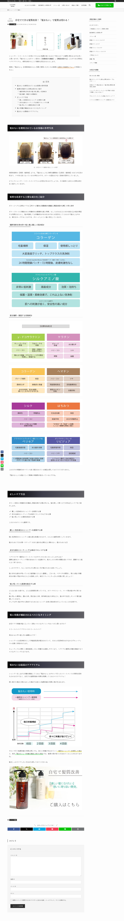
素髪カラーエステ (95, 44)
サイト (12, 893)
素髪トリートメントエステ (97, 40)
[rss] (115, 1)
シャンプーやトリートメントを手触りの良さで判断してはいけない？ (102, 91)
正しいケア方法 (22, 97)
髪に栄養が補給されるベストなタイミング (31, 108)
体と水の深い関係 (95, 76)
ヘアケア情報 (13, 24)
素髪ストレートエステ (96, 48)
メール (13, 886)
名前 (12, 879)
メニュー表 (93, 36)
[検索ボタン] (90, 5)
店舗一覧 (92, 59)
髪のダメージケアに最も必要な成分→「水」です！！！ (102, 80)
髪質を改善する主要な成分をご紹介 (29, 89)
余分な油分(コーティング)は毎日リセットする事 (34, 102)
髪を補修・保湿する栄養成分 (28, 94)
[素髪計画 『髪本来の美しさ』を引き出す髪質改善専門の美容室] (12, 5)
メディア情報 (93, 63)
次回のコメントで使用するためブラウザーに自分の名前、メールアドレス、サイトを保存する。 (39, 900)
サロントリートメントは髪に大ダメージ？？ (102, 96)
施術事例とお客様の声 (96, 33)
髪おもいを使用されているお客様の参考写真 (32, 85)
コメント (13, 855)
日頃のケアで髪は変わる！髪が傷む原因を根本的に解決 (102, 86)
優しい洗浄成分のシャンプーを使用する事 (32, 100)
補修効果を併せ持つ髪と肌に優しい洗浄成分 (33, 91)
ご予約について (94, 55)
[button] (14, 829)
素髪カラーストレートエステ (98, 51)
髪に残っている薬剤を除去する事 (29, 105)
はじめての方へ (94, 25)
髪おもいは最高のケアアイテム (27, 111)
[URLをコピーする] (78, 829)
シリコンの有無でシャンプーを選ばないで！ (102, 100)
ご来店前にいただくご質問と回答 (99, 29)
